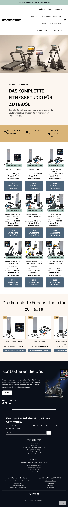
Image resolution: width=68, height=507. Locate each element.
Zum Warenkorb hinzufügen (13, 185)
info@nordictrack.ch (27, 463)
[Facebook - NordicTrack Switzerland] (33, 494)
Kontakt (7, 392)
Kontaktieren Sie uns (40, 463)
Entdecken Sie (13, 178)
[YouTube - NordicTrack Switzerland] (38, 494)
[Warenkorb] (65, 20)
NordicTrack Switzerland (36, 500)
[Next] (63, 335)
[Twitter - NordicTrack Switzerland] (30, 494)
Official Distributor (50, 481)
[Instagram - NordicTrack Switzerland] (35, 494)
